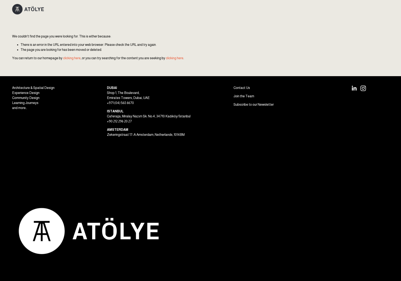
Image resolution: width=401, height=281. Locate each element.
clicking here (72, 58)
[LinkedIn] (354, 88)
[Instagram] (363, 88)
